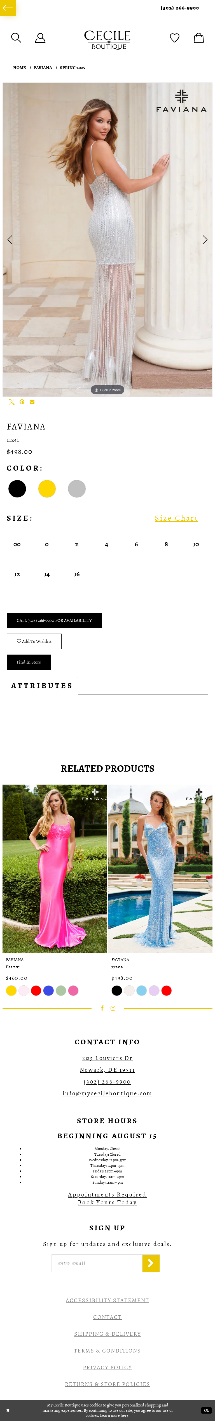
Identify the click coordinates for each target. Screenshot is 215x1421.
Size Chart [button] (176, 518)
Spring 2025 (72, 67)
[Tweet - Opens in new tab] (12, 402)
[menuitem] (8, 8)
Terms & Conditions (107, 1350)
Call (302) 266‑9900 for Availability (54, 620)
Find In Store (29, 662)
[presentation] (55, 869)
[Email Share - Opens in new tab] (32, 402)
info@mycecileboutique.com (108, 1093)
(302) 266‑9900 (180, 8)
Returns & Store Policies (107, 1384)
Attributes (42, 685)
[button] (16, 38)
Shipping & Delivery (107, 1334)
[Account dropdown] (40, 38)
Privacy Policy (107, 1367)
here (124, 1415)
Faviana (43, 67)
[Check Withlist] (175, 38)
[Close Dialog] (8, 1410)
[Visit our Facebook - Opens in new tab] (102, 1008)
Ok (206, 1410)
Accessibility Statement (107, 1300)
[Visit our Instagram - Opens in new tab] (113, 1008)
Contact (107, 1317)
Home (19, 67)
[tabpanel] (107, 239)
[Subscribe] (151, 1263)
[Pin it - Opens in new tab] (22, 402)
